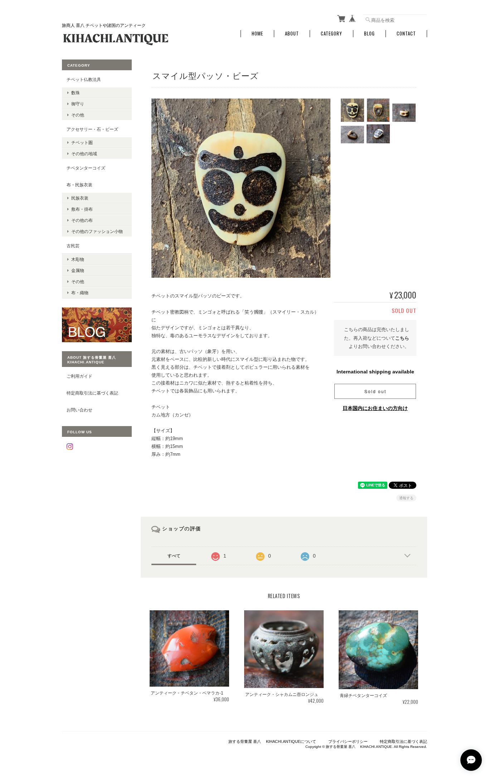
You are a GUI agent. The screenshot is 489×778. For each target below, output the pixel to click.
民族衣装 (79, 198)
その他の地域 (84, 153)
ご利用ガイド (79, 376)
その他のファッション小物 (97, 231)
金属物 (77, 270)
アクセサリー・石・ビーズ (92, 129)
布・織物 (79, 292)
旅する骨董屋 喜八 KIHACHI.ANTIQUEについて (272, 741)
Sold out (375, 391)
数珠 (75, 92)
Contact (406, 33)
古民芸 (73, 245)
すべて (174, 555)
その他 (77, 115)
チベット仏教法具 (84, 79)
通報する (406, 498)
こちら (402, 338)
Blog (369, 33)
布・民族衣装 (79, 184)
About (292, 33)
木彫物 (77, 259)
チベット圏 (82, 142)
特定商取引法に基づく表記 (92, 393)
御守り (77, 103)
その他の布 (82, 220)
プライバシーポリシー (348, 741)
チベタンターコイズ (86, 168)
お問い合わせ (79, 409)
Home (257, 33)
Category (331, 33)
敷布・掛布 (82, 209)
